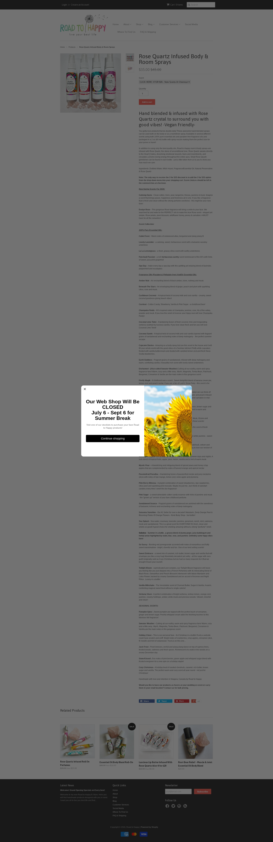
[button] (85, 389)
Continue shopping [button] (113, 438)
